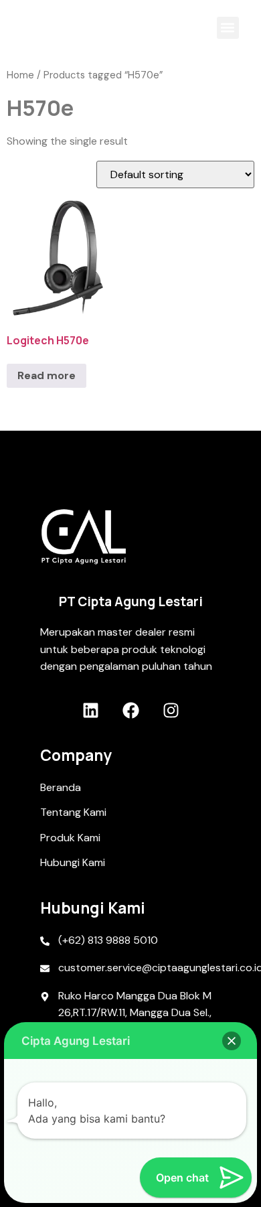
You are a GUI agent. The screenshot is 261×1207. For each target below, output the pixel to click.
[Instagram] (171, 710)
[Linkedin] (90, 710)
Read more (46, 375)
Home (20, 75)
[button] (228, 28)
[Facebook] (130, 710)
